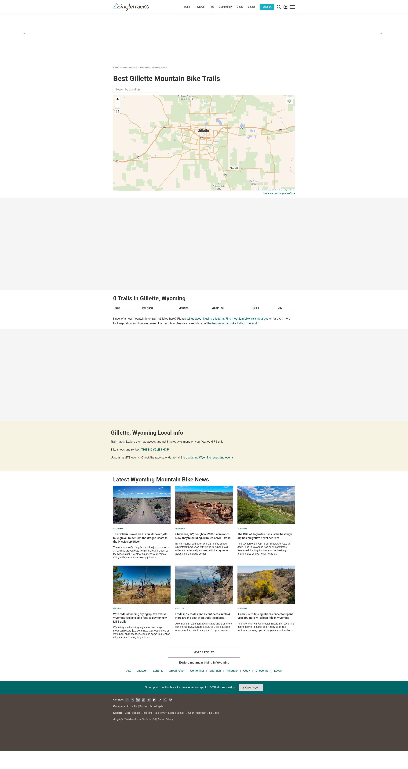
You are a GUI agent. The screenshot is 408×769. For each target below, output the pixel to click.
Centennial (197, 670)
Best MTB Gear (185, 713)
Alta (128, 670)
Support (266, 6)
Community (225, 6)
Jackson (142, 670)
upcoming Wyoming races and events (210, 457)
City (280, 307)
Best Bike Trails (150, 713)
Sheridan (215, 670)
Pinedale (232, 670)
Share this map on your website (279, 193)
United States (144, 67)
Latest (251, 6)
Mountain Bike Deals (207, 713)
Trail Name (147, 307)
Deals (240, 6)
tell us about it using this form (205, 318)
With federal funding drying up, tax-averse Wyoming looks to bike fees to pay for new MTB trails (140, 617)
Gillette (164, 67)
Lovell (278, 670)
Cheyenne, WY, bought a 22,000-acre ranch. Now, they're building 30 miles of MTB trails (202, 535)
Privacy (169, 719)
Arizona (179, 608)
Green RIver (177, 670)
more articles (204, 652)
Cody (246, 670)
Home (115, 67)
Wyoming (156, 67)
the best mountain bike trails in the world (233, 323)
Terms (161, 719)
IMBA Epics (168, 713)
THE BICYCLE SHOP (155, 449)
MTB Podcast (132, 713)
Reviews (199, 6)
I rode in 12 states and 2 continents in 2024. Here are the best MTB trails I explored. (203, 615)
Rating (255, 307)
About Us (132, 706)
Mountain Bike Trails (128, 67)
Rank (117, 307)
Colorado (118, 528)
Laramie (158, 670)
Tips (211, 6)
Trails (187, 6)
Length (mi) (217, 307)
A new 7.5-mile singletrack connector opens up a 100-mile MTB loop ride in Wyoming (265, 615)
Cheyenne (262, 670)
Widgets (158, 706)
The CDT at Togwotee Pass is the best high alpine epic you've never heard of (264, 535)
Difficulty (183, 307)
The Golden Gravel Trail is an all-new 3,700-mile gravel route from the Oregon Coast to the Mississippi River (140, 537)
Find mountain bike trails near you (247, 318)
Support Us (145, 706)
